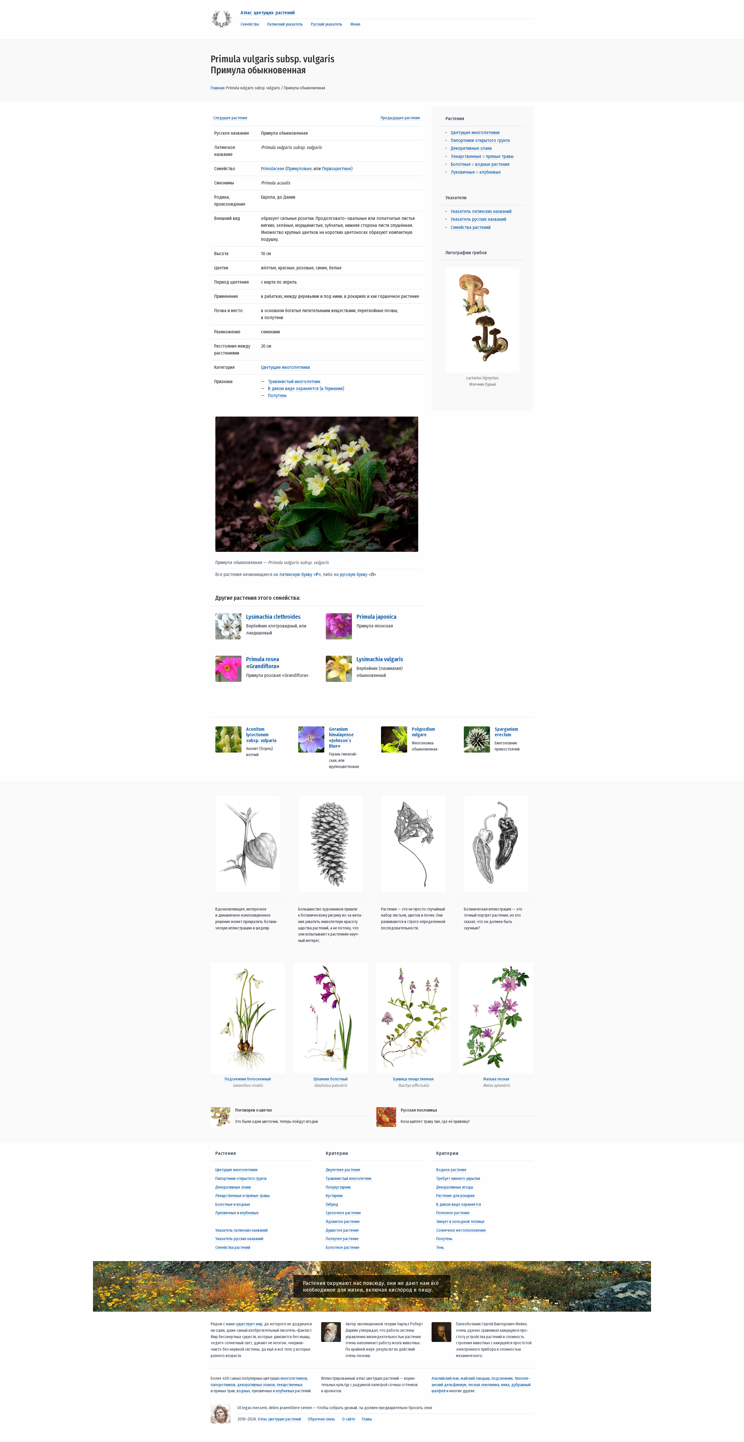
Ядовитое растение (343, 1221)
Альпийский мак (445, 1378)
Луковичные (463, 172)
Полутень (277, 395)
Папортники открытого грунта (480, 140)
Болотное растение (343, 1247)
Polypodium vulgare (423, 731)
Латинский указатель (285, 24)
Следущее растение (230, 117)
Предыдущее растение (400, 117)
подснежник (502, 1378)
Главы (367, 1419)
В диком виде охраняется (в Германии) (306, 388)
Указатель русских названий (478, 219)
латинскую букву (295, 574)
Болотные (461, 164)
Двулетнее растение (343, 1169)
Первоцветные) (337, 168)
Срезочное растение (343, 1212)
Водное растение (451, 1169)
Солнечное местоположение (461, 1230)
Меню (355, 24)
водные (243, 1204)
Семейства (250, 24)
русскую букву (353, 574)
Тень (440, 1247)
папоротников (223, 1384)
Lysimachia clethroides (273, 616)
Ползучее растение (342, 1238)
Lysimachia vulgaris (380, 659)
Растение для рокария (455, 1195)
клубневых (285, 1390)
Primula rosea (262, 659)
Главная (217, 88)
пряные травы (500, 156)
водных (243, 1390)
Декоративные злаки (471, 148)
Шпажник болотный (331, 1079)
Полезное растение (453, 1212)
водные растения (492, 164)
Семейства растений (471, 227)
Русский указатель (326, 24)
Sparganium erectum (506, 731)
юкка (505, 1384)
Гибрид (332, 1204)
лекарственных (290, 1384)
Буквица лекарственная (413, 1079)
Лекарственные (466, 156)
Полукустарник (338, 1187)
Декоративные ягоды (454, 1187)
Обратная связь (321, 1419)
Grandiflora (262, 666)
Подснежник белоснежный (248, 1079)
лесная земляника (483, 1384)
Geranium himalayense (341, 731)
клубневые (490, 172)
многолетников (293, 1378)
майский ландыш (475, 1378)
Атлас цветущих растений (268, 12)
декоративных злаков (256, 1384)
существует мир (248, 1324)
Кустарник (334, 1195)
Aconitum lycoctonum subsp (257, 734)
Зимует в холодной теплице (460, 1221)
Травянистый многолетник (294, 381)
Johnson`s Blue (340, 743)
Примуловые (299, 168)
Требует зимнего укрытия (458, 1178)
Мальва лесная (496, 1079)
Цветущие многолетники (285, 367)
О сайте (348, 1419)
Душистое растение (342, 1230)
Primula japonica (376, 616)
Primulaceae (272, 168)
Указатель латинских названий (481, 211)
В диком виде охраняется (458, 1204)
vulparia (268, 740)
